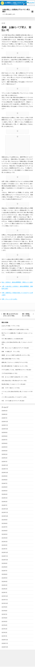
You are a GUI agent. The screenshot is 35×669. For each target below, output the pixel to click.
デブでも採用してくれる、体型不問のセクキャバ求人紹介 (16, 369)
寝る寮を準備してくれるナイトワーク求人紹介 (14, 384)
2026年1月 (4, 418)
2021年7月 (4, 614)
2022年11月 (5, 556)
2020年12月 (5, 639)
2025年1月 (4, 461)
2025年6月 (4, 443)
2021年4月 (4, 625)
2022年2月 (4, 588)
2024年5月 (4, 490)
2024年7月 (4, 483)
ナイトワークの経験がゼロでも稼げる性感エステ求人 (15, 329)
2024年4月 (4, 494)
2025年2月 (4, 458)
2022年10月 (5, 559)
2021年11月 (5, 599)
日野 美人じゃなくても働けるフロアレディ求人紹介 (15, 348)
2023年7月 (4, 527)
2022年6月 (4, 574)
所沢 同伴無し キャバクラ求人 (26, 315)
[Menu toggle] (32, 11)
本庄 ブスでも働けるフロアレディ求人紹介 (13, 400)
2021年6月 (4, 618)
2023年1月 (4, 548)
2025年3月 (4, 454)
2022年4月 (4, 581)
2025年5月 (4, 447)
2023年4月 (4, 538)
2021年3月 (4, 628)
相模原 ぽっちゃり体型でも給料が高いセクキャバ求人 (16, 355)
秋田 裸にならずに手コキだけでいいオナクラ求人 (10, 315)
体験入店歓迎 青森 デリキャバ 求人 (11, 358)
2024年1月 (4, 505)
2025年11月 (5, 425)
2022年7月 (4, 570)
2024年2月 (4, 501)
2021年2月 (4, 632)
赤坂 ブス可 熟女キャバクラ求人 (11, 388)
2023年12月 (5, 509)
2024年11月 (5, 469)
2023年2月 (4, 545)
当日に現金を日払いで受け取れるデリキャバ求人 (14, 380)
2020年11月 (5, 643)
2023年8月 (4, 523)
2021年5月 (4, 621)
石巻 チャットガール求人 (9, 299)
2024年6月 (4, 487)
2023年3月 (4, 541)
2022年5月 (4, 578)
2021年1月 (4, 636)
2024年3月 (4, 498)
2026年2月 (4, 414)
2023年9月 (4, 519)
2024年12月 (5, 465)
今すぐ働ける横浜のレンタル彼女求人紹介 (12, 338)
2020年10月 (5, 647)
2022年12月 (5, 552)
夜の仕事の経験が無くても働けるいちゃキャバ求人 (15, 366)
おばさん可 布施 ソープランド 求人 (11, 325)
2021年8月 (4, 610)
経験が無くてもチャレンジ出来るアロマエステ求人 (15, 362)
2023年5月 (4, 534)
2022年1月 (4, 592)
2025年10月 (5, 428)
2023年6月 (4, 530)
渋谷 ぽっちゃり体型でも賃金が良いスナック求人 (15, 377)
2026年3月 (4, 410)
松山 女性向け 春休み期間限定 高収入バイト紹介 (17, 282)
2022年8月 (4, 567)
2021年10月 (5, 603)
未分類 (3, 23)
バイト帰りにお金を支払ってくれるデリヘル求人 (14, 397)
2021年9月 (4, 607)
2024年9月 (4, 476)
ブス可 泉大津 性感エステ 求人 (9, 373)
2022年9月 (4, 563)
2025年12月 (5, 421)
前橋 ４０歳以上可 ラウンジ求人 (11, 351)
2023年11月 (5, 512)
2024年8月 (4, 479)
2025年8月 (4, 436)
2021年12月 (5, 596)
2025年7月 (4, 439)
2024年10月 (5, 472)
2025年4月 (4, 450)
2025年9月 (4, 432)
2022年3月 (4, 585)
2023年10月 (5, 516)
